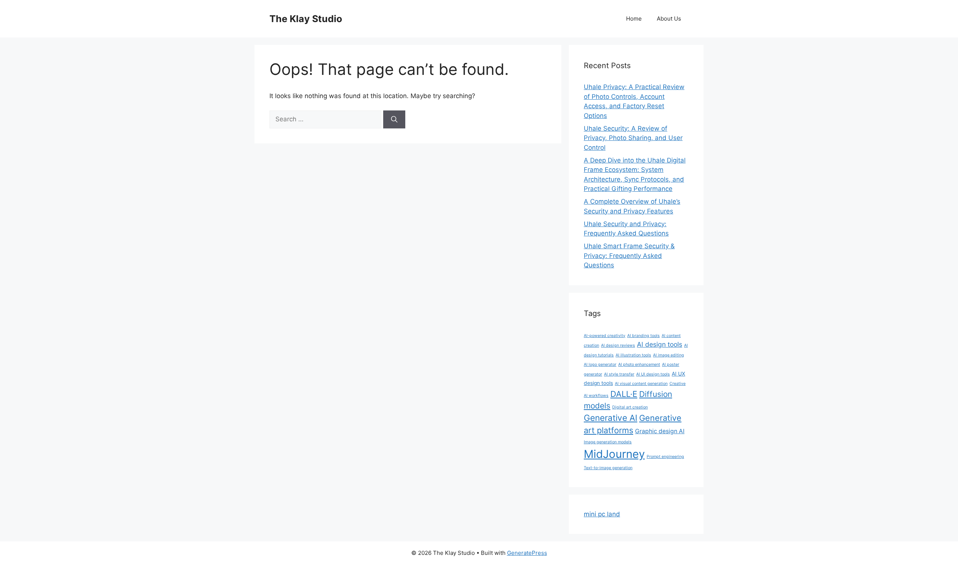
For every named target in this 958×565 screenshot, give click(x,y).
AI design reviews (618, 345)
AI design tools (659, 344)
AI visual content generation (641, 383)
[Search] (394, 119)
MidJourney (614, 454)
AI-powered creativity (604, 335)
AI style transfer (619, 374)
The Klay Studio (305, 18)
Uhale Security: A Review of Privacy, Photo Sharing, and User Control (633, 138)
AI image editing (668, 355)
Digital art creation (630, 407)
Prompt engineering (665, 456)
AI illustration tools (633, 355)
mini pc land (602, 514)
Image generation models (608, 442)
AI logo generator (600, 364)
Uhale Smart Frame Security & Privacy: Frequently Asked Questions (629, 255)
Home (634, 18)
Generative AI (610, 418)
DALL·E (623, 394)
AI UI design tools (653, 374)
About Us (669, 18)
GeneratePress (527, 552)
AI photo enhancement (639, 364)
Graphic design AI (659, 431)
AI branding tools (643, 335)
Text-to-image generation (608, 467)
